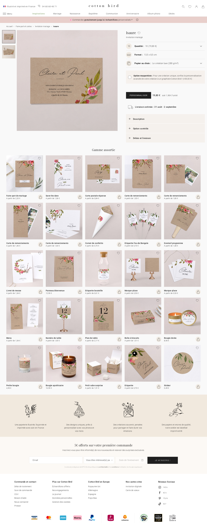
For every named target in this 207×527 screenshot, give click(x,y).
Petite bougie (12, 385)
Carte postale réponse (95, 196)
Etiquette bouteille (94, 290)
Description (138, 119)
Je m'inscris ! (163, 460)
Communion (112, 14)
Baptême (93, 14)
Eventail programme (173, 243)
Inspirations (38, 14)
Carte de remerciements (136, 196)
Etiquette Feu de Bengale (136, 243)
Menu (9, 338)
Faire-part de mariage (16, 196)
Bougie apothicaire (55, 385)
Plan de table (91, 338)
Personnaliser (138, 95)
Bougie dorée (170, 338)
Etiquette (129, 385)
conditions (115, 467)
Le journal (56, 494)
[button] (137, 20)
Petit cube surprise (94, 385)
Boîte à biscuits (132, 338)
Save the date (52, 196)
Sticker (167, 385)
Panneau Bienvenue (55, 290)
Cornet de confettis (94, 243)
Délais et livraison (142, 138)
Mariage (57, 14)
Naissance (75, 14)
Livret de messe (13, 290)
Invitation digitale (134, 486)
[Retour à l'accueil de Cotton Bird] (104, 9)
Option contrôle (140, 128)
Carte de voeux (132, 490)
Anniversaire (132, 14)
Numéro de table (53, 338)
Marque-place (131, 290)
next (18, 82)
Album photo (153, 14)
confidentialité (103, 467)
